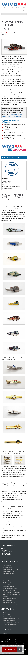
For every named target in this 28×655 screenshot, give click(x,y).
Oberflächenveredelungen (9, 624)
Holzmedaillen (6, 580)
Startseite (4, 33)
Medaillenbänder (7, 582)
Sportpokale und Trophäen (9, 590)
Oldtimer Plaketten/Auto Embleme (11, 592)
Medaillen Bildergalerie (9, 620)
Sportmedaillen (7, 565)
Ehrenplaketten (7, 596)
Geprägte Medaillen (8, 567)
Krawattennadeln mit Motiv (10, 588)
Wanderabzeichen (7, 600)
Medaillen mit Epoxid (8, 571)
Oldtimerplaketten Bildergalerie (11, 622)
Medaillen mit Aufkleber (9, 575)
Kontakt (5, 633)
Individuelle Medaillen (8, 573)
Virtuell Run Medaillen (8, 577)
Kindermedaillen (7, 579)
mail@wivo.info (9, 184)
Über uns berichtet (7, 616)
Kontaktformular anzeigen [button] (11, 157)
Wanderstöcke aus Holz (9, 602)
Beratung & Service (8, 614)
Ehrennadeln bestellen (8, 586)
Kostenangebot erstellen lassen (11, 618)
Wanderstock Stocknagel (9, 598)
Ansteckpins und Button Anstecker (11, 594)
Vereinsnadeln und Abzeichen (10, 584)
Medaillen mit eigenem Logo (10, 604)
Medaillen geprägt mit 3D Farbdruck (12, 569)
